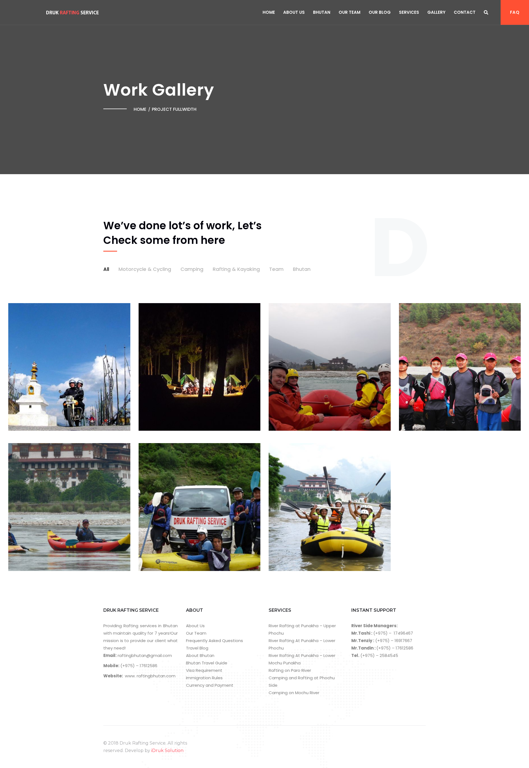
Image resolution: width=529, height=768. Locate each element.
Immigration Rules (204, 678)
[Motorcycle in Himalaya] (76, 366)
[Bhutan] (467, 444)
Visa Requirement (204, 670)
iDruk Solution (167, 750)
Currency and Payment (209, 685)
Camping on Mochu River (294, 693)
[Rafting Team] (467, 366)
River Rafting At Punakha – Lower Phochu (302, 644)
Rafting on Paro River (290, 670)
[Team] (206, 506)
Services (409, 12)
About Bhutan (200, 655)
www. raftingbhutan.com (150, 676)
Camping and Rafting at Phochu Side (302, 681)
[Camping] (206, 366)
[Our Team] (336, 506)
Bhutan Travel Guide (206, 663)
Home (269, 12)
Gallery (436, 12)
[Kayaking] (76, 506)
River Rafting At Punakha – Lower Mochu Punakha (302, 659)
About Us (294, 12)
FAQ (515, 12)
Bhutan (321, 12)
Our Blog (380, 12)
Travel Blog (197, 648)
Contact (465, 12)
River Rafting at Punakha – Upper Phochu (302, 629)
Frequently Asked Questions (214, 640)
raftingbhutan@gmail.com (144, 655)
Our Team (349, 12)
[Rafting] (336, 366)
